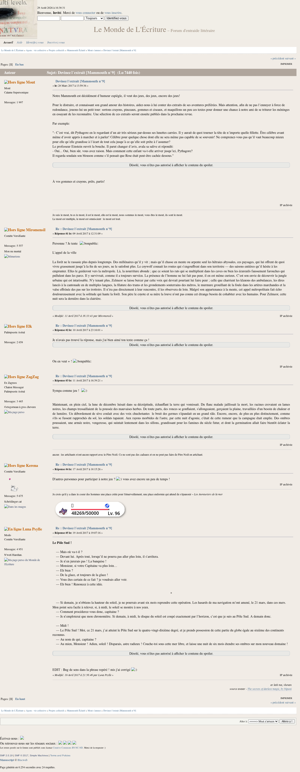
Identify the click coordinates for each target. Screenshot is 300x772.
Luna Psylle (32, 529)
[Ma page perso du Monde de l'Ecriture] (24, 564)
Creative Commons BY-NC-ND (68, 747)
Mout (30, 82)
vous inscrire (113, 12)
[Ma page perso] (14, 412)
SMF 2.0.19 (6, 755)
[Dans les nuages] (15, 506)
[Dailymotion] (69, 743)
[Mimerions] (12, 256)
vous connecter (85, 12)
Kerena (32, 465)
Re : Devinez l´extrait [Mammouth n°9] (84, 228)
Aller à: (244, 721)
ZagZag (32, 377)
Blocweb (22, 760)
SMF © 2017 (21, 755)
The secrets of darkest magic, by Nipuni (270, 689)
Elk (29, 326)
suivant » (290, 58)
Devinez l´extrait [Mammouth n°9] (80, 81)
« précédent (277, 58)
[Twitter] (65, 743)
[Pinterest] (74, 743)
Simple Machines (39, 755)
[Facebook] (60, 743)
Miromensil (35, 230)
